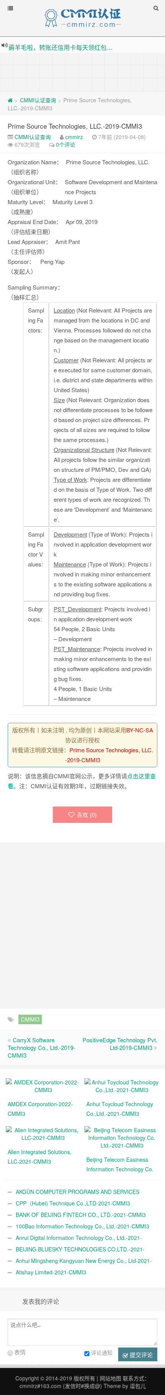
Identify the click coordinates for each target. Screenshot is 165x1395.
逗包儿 (138, 1386)
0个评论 (65, 144)
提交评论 (140, 1355)
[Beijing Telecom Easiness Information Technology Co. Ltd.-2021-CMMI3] (121, 1137)
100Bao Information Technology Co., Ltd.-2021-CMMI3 (82, 1226)
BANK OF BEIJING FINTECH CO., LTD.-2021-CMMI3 (81, 1214)
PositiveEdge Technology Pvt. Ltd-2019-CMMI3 (119, 1043)
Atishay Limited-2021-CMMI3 (51, 1272)
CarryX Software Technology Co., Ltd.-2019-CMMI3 (41, 1047)
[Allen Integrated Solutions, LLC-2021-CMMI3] (43, 1133)
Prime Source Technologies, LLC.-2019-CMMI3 (75, 126)
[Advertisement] (82, 72)
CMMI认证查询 (38, 100)
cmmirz (74, 137)
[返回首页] (10, 100)
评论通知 (101, 1352)
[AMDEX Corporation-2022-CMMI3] (43, 1085)
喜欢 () (87, 814)
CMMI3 (30, 1019)
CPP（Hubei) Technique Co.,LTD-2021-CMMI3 (73, 1203)
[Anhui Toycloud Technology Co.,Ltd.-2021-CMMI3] (121, 1085)
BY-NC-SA (139, 730)
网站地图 (110, 1378)
